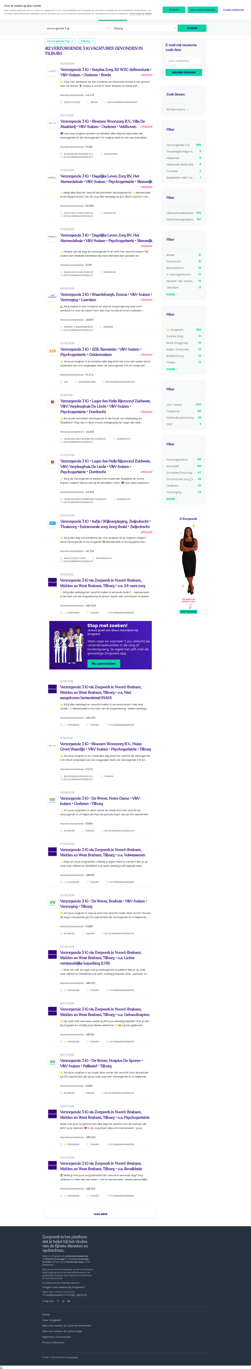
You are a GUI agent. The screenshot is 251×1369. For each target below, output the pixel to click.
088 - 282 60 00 (78, 1294)
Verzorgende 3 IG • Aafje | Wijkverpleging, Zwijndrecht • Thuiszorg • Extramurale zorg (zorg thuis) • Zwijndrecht (105, 524)
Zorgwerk (73, 1357)
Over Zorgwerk (51, 1320)
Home (46, 1314)
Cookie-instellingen (233, 9)
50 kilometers (176, 109)
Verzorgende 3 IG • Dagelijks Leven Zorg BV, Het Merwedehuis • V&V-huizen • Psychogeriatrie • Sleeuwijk (106, 179)
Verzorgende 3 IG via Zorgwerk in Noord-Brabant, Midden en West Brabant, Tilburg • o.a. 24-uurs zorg (102, 583)
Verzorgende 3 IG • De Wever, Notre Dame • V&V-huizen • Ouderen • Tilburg (100, 801)
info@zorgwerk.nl (55, 1294)
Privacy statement (53, 1342)
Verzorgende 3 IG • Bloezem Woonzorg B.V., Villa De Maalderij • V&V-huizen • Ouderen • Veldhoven (102, 124)
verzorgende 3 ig (58, 41)
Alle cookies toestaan (202, 9)
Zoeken (192, 28)
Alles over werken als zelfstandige (62, 1331)
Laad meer (100, 1214)
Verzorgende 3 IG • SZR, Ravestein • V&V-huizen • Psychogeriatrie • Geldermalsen (101, 352)
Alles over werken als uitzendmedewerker (66, 1325)
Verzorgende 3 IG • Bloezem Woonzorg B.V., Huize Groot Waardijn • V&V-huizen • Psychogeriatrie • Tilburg (105, 746)
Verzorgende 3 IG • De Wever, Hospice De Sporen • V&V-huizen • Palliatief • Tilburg (101, 1063)
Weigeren (174, 9)
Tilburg (85, 41)
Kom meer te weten (141, 13)
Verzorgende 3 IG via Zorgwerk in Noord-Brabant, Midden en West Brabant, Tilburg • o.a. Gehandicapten (105, 1012)
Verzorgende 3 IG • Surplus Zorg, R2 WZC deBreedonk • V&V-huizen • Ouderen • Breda (106, 72)
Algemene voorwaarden (56, 1337)
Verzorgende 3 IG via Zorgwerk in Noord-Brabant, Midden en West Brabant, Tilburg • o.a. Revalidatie (101, 1166)
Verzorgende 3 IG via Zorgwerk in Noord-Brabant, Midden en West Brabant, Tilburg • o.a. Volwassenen (102, 852)
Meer (170, 294)
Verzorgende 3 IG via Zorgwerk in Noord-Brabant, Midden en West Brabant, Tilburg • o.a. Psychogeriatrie (105, 1114)
